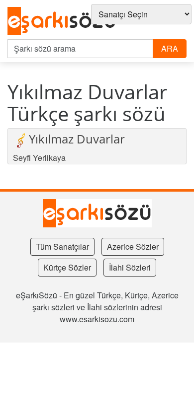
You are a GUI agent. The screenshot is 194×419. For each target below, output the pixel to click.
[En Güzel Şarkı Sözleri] (61, 21)
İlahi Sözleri (130, 267)
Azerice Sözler (133, 246)
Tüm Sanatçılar (62, 246)
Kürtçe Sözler (67, 267)
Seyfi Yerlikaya (39, 157)
